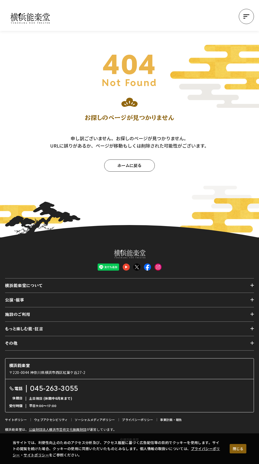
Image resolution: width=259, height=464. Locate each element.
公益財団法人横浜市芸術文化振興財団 (58, 429)
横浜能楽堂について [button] (24, 286)
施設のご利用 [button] (17, 314)
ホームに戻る (129, 166)
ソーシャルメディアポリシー (95, 419)
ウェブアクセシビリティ (51, 419)
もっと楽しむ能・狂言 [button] (24, 329)
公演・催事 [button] (14, 300)
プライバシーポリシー (137, 419)
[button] (246, 16)
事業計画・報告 (171, 419)
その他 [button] (11, 343)
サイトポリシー (36, 454)
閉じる (238, 448)
